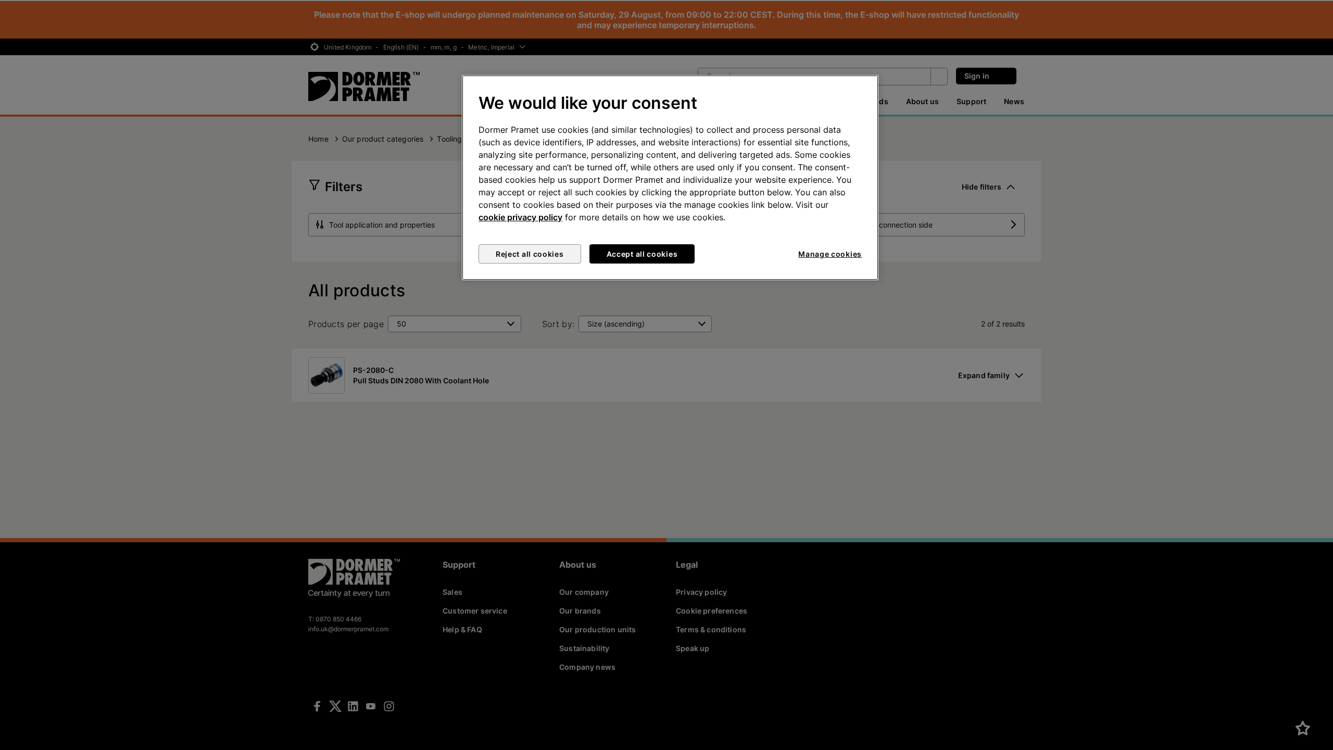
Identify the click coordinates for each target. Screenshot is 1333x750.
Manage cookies (830, 253)
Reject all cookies (530, 253)
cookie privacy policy (520, 217)
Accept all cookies (642, 253)
